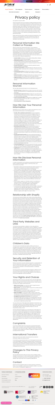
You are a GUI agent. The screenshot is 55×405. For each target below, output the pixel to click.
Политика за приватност (6, 381)
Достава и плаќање (5, 374)
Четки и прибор (45, 9)
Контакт (16, 378)
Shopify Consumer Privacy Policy (30, 215)
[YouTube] (49, 387)
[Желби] (48, 5)
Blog (16, 380)
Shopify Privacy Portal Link (24, 217)
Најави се (41, 1)
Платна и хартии (28, 9)
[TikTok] (52, 387)
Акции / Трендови (9, 9)
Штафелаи (37, 9)
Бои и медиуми (19, 9)
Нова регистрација (47, 1)
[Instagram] (47, 387)
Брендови (37, 12)
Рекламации (4, 376)
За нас (16, 374)
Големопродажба (18, 376)
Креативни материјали (14, 12)
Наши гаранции (4, 378)
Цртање (27, 12)
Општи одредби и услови (6, 380)
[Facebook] (44, 387)
